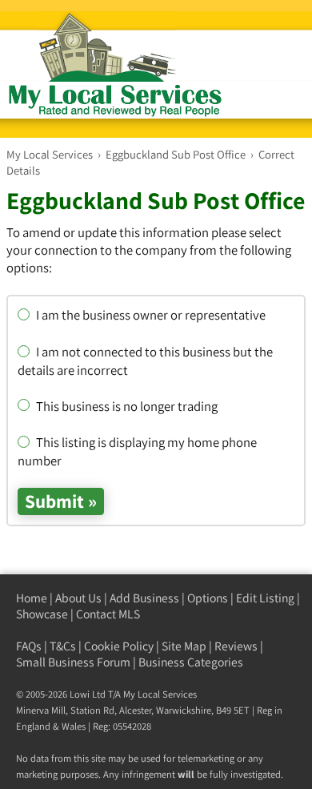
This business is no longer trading (126, 406)
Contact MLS (108, 614)
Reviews (236, 646)
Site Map (184, 646)
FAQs (29, 646)
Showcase (42, 614)
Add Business (144, 598)
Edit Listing (265, 598)
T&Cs (63, 646)
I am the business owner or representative (150, 315)
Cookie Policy (119, 646)
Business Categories (190, 662)
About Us (78, 598)
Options (207, 598)
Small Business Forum (73, 662)
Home (31, 598)
